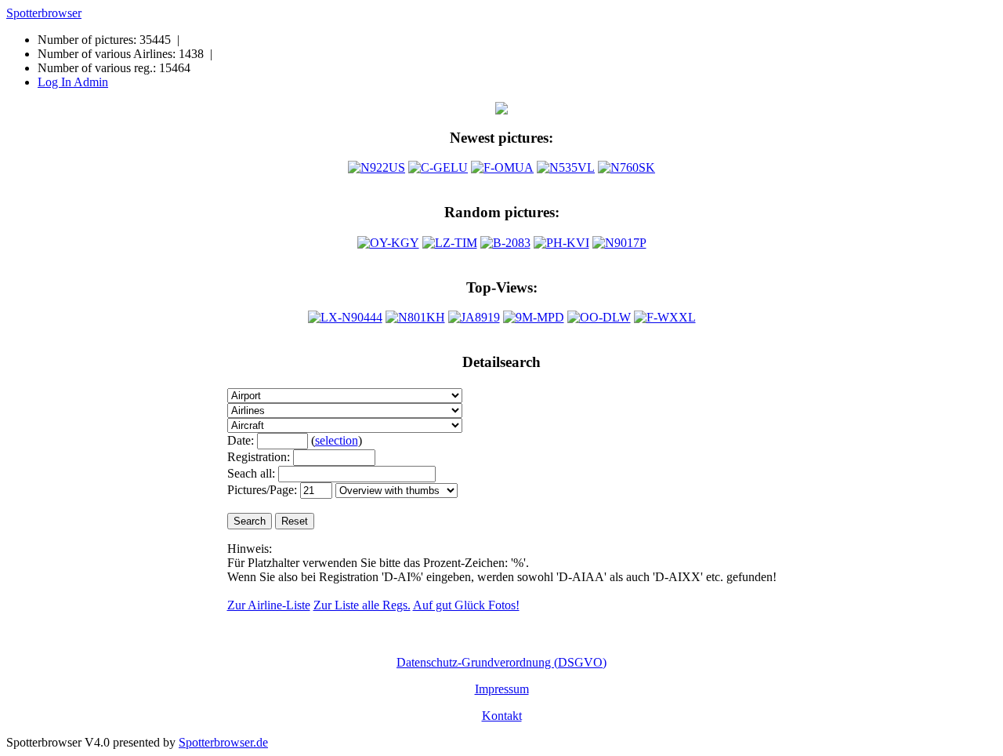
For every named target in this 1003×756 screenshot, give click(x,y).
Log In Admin (73, 82)
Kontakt (502, 715)
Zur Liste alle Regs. (362, 605)
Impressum (502, 689)
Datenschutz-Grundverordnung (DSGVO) (501, 662)
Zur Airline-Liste (268, 605)
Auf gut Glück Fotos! (466, 605)
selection (336, 440)
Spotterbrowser (43, 13)
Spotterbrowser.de (223, 742)
